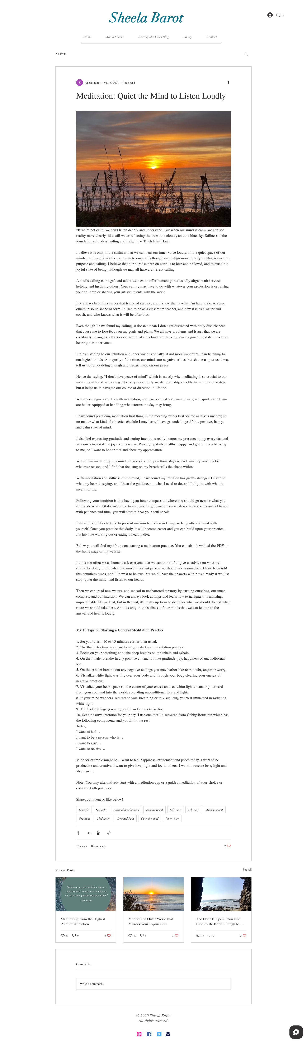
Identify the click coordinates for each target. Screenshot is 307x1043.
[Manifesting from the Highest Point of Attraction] (86, 894)
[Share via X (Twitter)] (88, 833)
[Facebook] (149, 1034)
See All (247, 869)
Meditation (103, 818)
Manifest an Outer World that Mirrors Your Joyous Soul (150, 921)
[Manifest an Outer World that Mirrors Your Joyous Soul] (153, 894)
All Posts (60, 54)
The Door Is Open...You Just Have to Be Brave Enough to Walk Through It (218, 921)
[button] (246, 54)
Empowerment (154, 810)
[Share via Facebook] (78, 833)
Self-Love (193, 810)
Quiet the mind (150, 818)
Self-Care (175, 810)
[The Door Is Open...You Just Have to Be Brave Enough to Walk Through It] (221, 894)
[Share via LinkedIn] (99, 833)
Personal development (126, 810)
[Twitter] (159, 1034)
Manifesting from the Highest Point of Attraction (83, 921)
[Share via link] (109, 833)
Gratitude (84, 818)
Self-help (101, 810)
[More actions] (228, 82)
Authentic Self (214, 810)
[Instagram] (139, 1034)
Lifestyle (84, 810)
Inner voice (172, 818)
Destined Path (125, 818)
